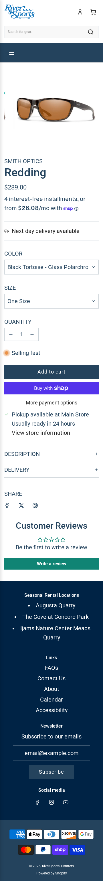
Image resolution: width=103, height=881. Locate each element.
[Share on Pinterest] (35, 506)
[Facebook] (37, 802)
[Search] (90, 32)
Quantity (17, 321)
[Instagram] (51, 802)
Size (10, 287)
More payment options (51, 403)
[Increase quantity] (32, 334)
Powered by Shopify (51, 873)
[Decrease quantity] (11, 334)
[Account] (80, 12)
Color (13, 253)
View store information (41, 432)
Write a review (51, 563)
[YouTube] (65, 802)
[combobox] (51, 32)
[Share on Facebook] (7, 506)
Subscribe (51, 772)
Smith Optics (23, 161)
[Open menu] (11, 52)
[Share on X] (21, 506)
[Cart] (93, 12)
